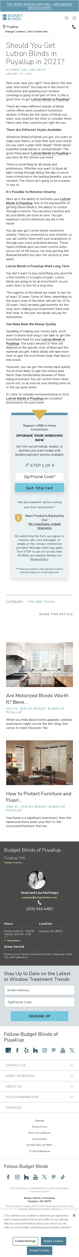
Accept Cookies (39, 1250)
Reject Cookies (53, 1241)
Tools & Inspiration (22, 1097)
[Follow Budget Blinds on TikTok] (63, 1177)
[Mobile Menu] (75, 18)
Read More (13, 940)
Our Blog (13, 1107)
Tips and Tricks (41, 602)
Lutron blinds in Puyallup (50, 99)
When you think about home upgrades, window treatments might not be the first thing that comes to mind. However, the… (39, 724)
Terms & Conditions (39, 1132)
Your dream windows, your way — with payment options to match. (39, 6)
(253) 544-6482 (73, 27)
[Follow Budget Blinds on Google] (8, 1050)
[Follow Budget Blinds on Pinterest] (54, 1050)
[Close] (74, 1215)
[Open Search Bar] (67, 18)
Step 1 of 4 (42, 465)
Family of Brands (20, 1076)
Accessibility (39, 1139)
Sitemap (39, 1120)
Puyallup (12, 27)
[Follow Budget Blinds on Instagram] (45, 1050)
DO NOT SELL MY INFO (39, 1145)
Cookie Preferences (39, 1151)
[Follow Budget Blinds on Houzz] (35, 1050)
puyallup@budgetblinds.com (39, 897)
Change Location (13, 862)
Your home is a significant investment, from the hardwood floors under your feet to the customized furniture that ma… (38, 822)
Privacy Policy (39, 559)
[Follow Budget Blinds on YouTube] (63, 1050)
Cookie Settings (25, 1241)
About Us (14, 1086)
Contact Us (16, 1065)
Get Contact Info (38, 31)
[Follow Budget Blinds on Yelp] (26, 1050)
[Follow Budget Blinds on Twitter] (72, 1050)
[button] (15, 31)
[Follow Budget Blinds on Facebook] (17, 1050)
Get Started (39, 488)
